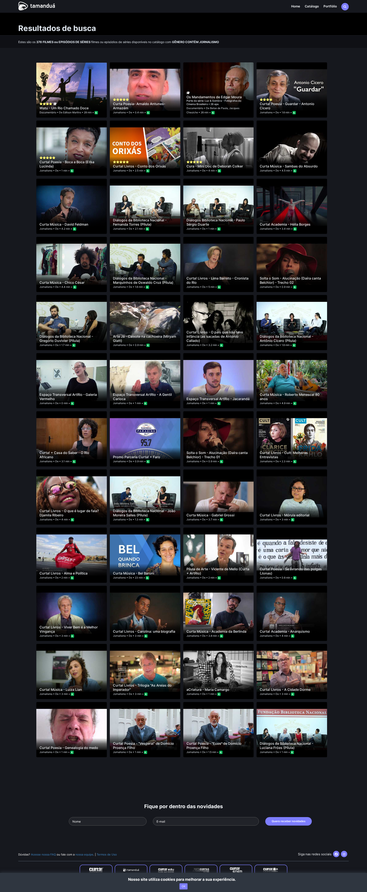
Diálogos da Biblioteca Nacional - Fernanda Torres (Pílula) (140, 222)
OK (183, 886)
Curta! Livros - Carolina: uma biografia (144, 631)
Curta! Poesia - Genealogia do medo (69, 748)
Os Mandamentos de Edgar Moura (214, 97)
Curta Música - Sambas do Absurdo (289, 166)
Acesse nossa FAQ (43, 854)
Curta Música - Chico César (62, 282)
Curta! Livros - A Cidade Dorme (285, 689)
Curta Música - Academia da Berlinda (216, 631)
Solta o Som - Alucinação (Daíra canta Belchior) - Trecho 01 (217, 455)
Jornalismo (119, 112)
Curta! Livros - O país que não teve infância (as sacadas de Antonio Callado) (214, 336)
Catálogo (312, 6)
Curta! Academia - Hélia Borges (285, 224)
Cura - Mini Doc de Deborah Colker (214, 166)
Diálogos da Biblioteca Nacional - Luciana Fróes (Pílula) (286, 745)
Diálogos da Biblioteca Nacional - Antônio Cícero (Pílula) (286, 338)
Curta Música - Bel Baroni (133, 573)
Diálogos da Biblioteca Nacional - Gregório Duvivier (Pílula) (66, 338)
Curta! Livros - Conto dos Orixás (139, 166)
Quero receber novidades (288, 821)
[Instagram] (344, 854)
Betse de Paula (219, 108)
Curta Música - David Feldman (64, 224)
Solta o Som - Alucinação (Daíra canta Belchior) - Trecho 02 (290, 280)
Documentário (48, 112)
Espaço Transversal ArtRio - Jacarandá (218, 399)
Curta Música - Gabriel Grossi (210, 515)
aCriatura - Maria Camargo (207, 689)
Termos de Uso (107, 854)
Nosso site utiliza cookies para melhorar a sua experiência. (183, 879)
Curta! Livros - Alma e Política (64, 573)
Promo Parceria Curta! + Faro (136, 457)
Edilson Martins (72, 112)
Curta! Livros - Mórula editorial (284, 515)
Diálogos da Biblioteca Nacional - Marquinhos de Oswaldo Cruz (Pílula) (143, 280)
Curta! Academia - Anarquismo (285, 631)
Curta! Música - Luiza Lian (61, 689)
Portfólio (330, 6)
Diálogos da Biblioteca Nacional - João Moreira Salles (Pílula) (144, 513)
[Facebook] (336, 854)
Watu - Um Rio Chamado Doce (64, 108)
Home (295, 6)
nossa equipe (84, 854)
